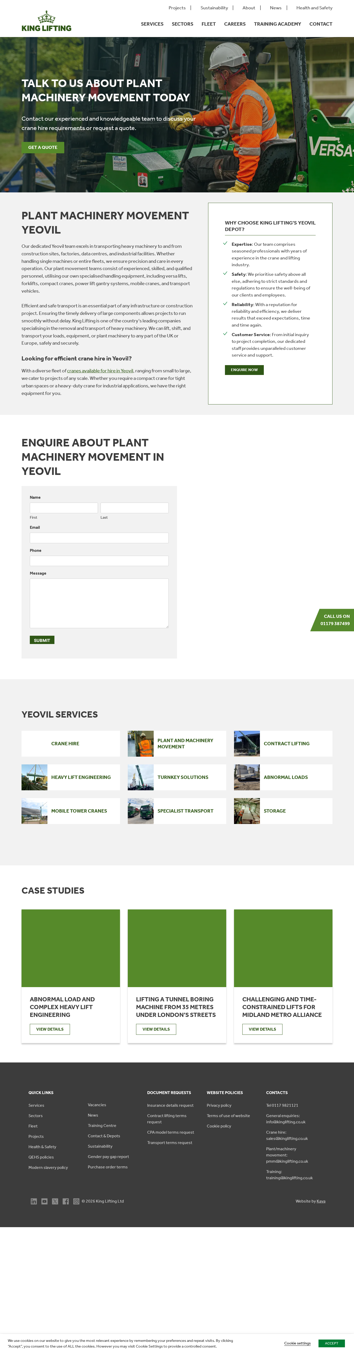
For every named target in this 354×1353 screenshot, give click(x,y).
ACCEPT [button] (331, 1343)
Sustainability (214, 8)
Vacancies (97, 1104)
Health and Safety (314, 8)
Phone (35, 550)
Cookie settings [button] (297, 1343)
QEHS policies (41, 1157)
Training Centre (102, 1125)
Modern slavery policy (48, 1167)
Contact (320, 24)
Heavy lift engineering (81, 777)
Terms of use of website (228, 1115)
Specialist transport (186, 811)
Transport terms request (169, 1142)
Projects (177, 8)
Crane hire (65, 744)
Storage (275, 811)
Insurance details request (170, 1105)
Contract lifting (287, 744)
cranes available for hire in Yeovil (100, 371)
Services (152, 24)
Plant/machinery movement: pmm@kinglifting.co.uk (287, 1155)
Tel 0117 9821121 (282, 1105)
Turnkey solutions (183, 777)
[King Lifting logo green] (47, 33)
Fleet (209, 24)
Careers (235, 24)
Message (38, 573)
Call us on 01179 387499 (335, 619)
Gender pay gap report (108, 1156)
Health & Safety (42, 1146)
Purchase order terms (108, 1166)
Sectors (182, 24)
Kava (321, 1201)
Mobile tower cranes (79, 811)
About (249, 8)
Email (35, 527)
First (33, 517)
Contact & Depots (104, 1135)
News (276, 8)
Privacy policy (219, 1105)
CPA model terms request (170, 1132)
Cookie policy (219, 1126)
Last (104, 517)
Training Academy (277, 24)
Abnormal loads (286, 777)
